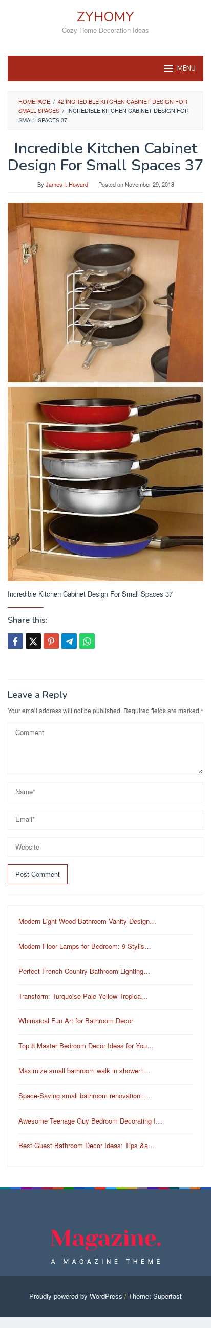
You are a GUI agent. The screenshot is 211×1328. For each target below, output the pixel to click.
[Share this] (15, 641)
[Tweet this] (33, 641)
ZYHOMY (105, 17)
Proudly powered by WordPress (75, 1296)
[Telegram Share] (69, 641)
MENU (186, 68)
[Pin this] (51, 641)
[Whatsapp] (87, 641)
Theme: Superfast (155, 1296)
